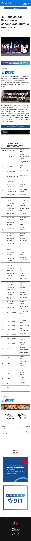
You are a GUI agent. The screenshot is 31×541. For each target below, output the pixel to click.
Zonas (9, 519)
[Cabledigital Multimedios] (6, 3)
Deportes (15, 519)
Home (3, 519)
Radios (15, 8)
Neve (2, 539)
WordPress (14, 539)
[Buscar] (28, 3)
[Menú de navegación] (25, 3)
